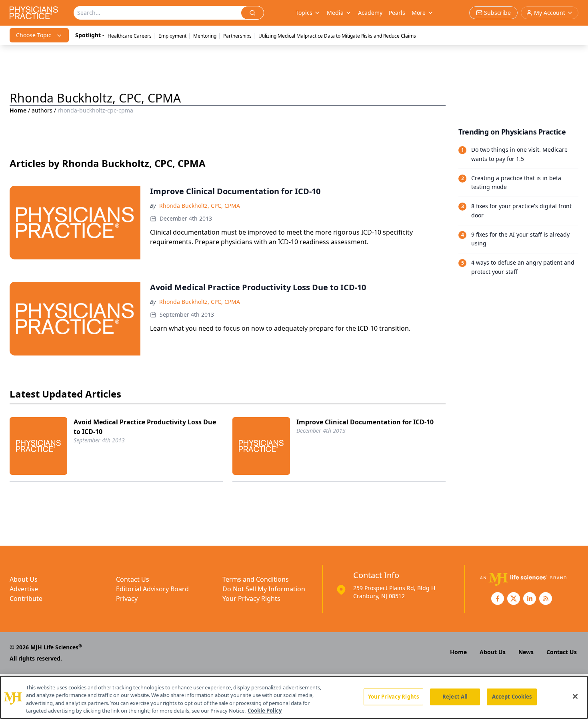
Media (335, 12)
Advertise (24, 588)
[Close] (575, 696)
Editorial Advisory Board (152, 588)
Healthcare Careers (130, 35)
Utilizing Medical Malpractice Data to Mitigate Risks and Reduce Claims (337, 35)
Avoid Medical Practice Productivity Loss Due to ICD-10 (145, 427)
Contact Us (132, 579)
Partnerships (237, 35)
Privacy (127, 598)
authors (42, 110)
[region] (294, 697)
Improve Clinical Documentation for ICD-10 (365, 422)
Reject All (455, 696)
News (526, 652)
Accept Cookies (512, 696)
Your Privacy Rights (251, 598)
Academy (370, 12)
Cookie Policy (265, 710)
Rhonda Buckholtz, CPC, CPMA (199, 205)
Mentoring (204, 35)
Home (18, 110)
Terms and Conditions (255, 579)
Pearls (397, 12)
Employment (172, 35)
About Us (24, 579)
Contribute (26, 598)
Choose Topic (33, 35)
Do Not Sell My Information (263, 588)
